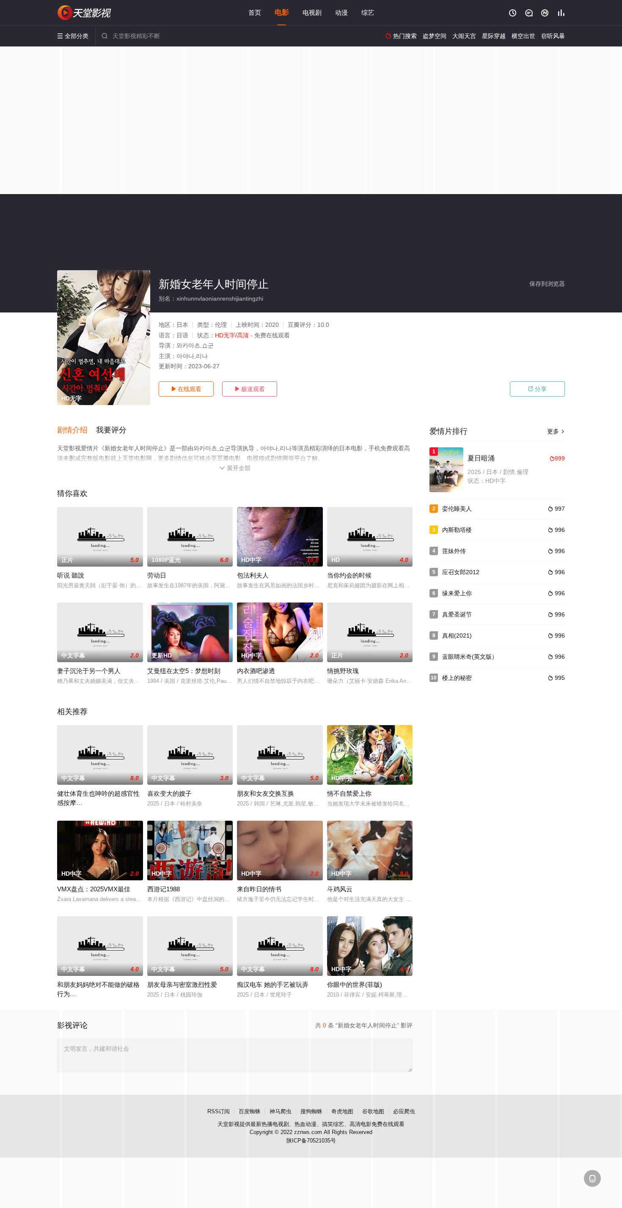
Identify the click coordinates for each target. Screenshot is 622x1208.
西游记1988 (163, 889)
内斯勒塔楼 (457, 529)
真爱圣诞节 (457, 614)
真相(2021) (457, 635)
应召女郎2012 (460, 572)
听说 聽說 (70, 575)
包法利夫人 (253, 575)
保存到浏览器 (547, 283)
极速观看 (249, 389)
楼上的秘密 (457, 677)
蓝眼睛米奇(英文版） (470, 656)
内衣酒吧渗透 (256, 670)
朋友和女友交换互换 (265, 793)
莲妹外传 (454, 551)
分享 (537, 389)
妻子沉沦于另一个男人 (89, 670)
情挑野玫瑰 (343, 670)
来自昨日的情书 (259, 889)
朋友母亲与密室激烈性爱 (182, 984)
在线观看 (186, 389)
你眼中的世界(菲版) (354, 984)
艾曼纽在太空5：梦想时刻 (183, 670)
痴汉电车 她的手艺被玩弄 (272, 984)
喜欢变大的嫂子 (169, 793)
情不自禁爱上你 (349, 793)
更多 (556, 431)
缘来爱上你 (457, 593)
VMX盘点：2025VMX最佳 (93, 889)
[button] (76, 430)
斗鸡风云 (339, 889)
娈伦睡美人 (457, 508)
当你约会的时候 (349, 575)
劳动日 (156, 575)
